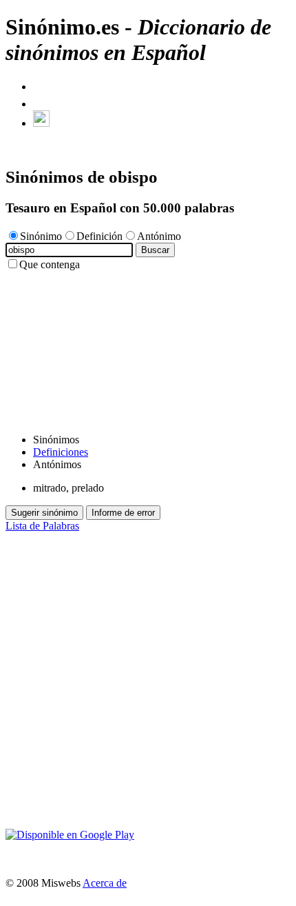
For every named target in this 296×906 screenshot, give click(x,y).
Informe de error (123, 512)
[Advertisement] (148, 347)
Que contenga (49, 264)
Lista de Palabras (42, 526)
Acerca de (105, 883)
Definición (99, 236)
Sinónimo (41, 236)
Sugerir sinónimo (44, 512)
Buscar (155, 250)
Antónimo (159, 236)
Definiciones (60, 452)
